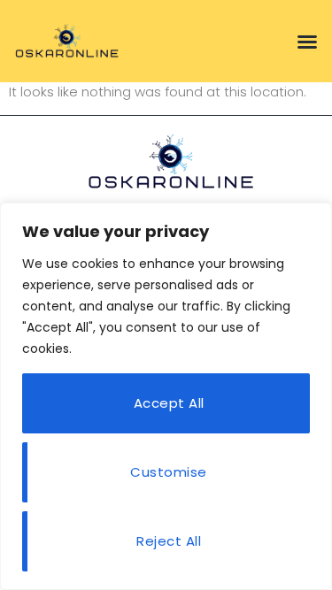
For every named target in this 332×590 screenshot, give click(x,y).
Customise (168, 472)
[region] (166, 396)
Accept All (169, 403)
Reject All (168, 541)
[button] (307, 41)
